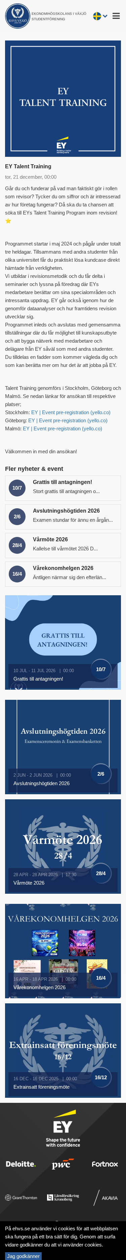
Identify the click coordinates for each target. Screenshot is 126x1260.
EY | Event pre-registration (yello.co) (71, 412)
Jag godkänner (23, 1256)
